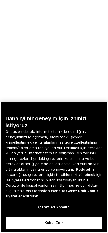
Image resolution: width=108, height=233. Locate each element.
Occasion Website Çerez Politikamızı (66, 191)
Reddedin (85, 169)
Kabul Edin (54, 222)
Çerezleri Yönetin (54, 207)
